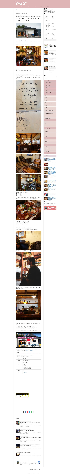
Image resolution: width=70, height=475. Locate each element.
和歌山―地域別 (41, 6)
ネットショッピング (47, 151)
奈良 (45, 126)
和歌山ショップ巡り (48, 90)
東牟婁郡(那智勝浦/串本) (48, 118)
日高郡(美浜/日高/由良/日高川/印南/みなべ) (50, 111)
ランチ (28, 6)
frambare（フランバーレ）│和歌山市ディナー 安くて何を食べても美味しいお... (52, 185)
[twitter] (23, 412)
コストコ (46, 149)
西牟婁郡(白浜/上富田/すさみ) (49, 113)
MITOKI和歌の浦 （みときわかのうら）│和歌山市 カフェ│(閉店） (30, 453)
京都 (45, 121)
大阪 (45, 123)
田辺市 (46, 116)
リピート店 (47, 80)
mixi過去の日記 (47, 141)
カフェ (22, 6)
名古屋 (46, 136)
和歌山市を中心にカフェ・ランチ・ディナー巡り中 (35, 469)
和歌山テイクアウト (48, 92)
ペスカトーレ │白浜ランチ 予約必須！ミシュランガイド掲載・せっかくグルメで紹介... (52, 164)
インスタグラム (25, 372)
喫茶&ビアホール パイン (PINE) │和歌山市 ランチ (27, 430)
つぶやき (47, 138)
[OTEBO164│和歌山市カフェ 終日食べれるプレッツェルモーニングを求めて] (29, 412)
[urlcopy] (33, 412)
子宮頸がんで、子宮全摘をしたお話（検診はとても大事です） (52, 46)
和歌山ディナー (48, 87)
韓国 (45, 133)
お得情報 (46, 146)
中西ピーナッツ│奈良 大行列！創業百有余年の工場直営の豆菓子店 (52, 159)
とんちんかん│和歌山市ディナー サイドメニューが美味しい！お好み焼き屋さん (52, 62)
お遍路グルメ (46, 131)
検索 (50, 40)
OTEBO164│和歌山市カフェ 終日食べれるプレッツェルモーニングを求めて (52, 198)
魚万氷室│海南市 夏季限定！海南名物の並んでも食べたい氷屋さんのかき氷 (52, 194)
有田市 (46, 107)
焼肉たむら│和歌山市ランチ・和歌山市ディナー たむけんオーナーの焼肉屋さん (52, 71)
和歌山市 (46, 95)
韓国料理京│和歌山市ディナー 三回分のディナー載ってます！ (52, 54)
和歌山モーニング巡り (48, 82)
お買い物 (47, 144)
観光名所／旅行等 (48, 128)
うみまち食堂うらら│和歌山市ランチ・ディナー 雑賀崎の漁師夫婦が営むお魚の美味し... (52, 172)
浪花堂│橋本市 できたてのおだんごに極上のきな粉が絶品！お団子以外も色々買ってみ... (52, 181)
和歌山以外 (48, 6)
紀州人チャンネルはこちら (29, 350)
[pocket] (27, 412)
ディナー (35, 6)
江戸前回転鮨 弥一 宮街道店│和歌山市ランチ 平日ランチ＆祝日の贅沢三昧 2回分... (52, 168)
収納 (45, 143)
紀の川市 (46, 102)
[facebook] (25, 412)
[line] (31, 412)
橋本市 (46, 105)
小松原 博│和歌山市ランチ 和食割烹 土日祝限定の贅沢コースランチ (52, 189)
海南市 (46, 97)
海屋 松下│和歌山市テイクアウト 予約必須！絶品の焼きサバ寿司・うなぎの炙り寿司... (52, 177)
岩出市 (46, 100)
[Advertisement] (28, 404)
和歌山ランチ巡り (48, 85)
